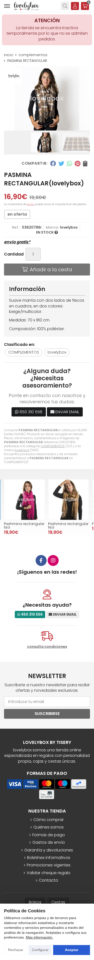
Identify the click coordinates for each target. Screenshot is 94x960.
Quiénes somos (48, 827)
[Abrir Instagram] (53, 560)
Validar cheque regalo (48, 873)
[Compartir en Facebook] (53, 163)
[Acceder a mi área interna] (75, 6)
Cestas (58, 902)
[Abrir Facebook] (41, 560)
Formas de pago (48, 835)
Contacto (48, 880)
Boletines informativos (48, 857)
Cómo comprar (48, 820)
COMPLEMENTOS (53, 446)
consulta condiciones (47, 647)
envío (30, 204)
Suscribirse (47, 713)
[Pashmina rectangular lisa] (24, 499)
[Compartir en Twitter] (61, 163)
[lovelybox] (26, 6)
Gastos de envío (48, 842)
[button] (45, 127)
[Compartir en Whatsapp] (69, 163)
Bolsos (35, 902)
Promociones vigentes (48, 865)
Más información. (39, 937)
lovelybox (22, 450)
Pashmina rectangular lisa (24, 525)
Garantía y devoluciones (48, 850)
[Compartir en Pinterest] (77, 163)
